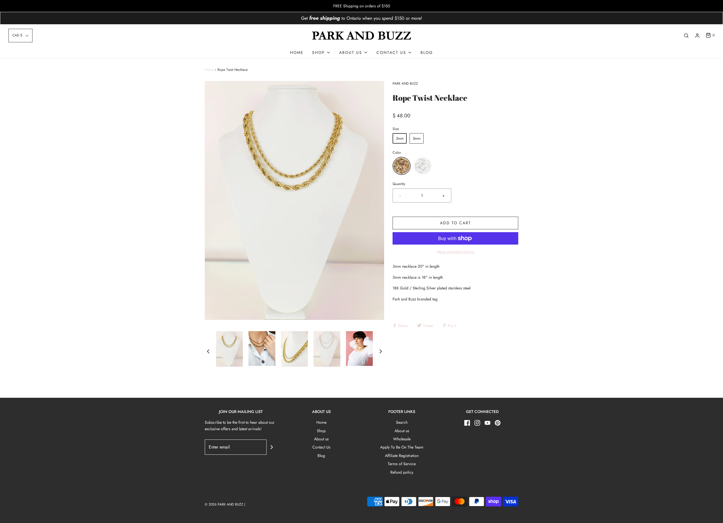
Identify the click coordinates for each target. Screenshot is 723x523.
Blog (427, 52)
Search (402, 422)
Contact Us (321, 447)
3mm (400, 138)
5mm (417, 138)
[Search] (686, 35)
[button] (20, 35)
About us (321, 439)
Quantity (399, 183)
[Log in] (697, 35)
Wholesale (402, 439)
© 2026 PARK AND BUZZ (224, 504)
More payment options (455, 251)
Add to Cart (455, 223)
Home (297, 52)
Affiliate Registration (402, 455)
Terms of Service (402, 464)
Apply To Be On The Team (401, 447)
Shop (321, 431)
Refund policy (401, 472)
